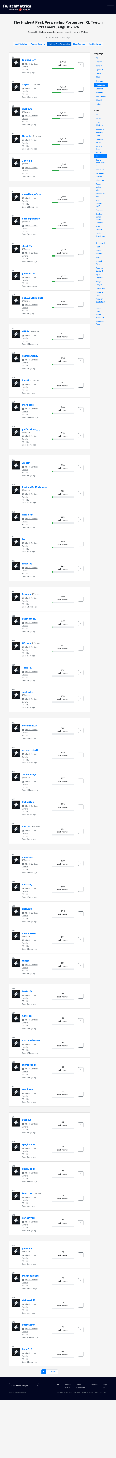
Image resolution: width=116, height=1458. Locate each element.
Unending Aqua (100, 322)
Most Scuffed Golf (99, 203)
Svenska (99, 92)
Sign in (105, 1386)
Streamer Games (100, 174)
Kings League (99, 283)
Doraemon (100, 288)
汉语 (98, 77)
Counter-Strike (99, 141)
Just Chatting (99, 123)
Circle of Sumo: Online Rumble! (99, 218)
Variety (99, 118)
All (97, 58)
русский (99, 69)
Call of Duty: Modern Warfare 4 (100, 312)
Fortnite (99, 210)
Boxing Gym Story (100, 234)
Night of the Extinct (100, 300)
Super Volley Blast (98, 187)
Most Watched (21, 44)
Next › (53, 1371)
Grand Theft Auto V (100, 163)
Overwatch (100, 243)
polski (98, 104)
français (99, 81)
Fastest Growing (38, 44)
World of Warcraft (99, 252)
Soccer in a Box (100, 195)
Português (100, 85)
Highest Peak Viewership (59, 44)
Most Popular (79, 44)
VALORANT (100, 169)
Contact (94, 1384)
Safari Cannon (99, 228)
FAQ (57, 1384)
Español (99, 88)
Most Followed (95, 44)
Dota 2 (98, 135)
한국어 (99, 65)
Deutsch (99, 73)
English (99, 61)
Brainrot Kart (99, 293)
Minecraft (100, 180)
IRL (27, 69)
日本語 (99, 100)
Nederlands (101, 96)
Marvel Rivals (99, 262)
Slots (98, 257)
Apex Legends (99, 276)
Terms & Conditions (80, 1386)
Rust (98, 246)
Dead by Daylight (99, 269)
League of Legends (100, 130)
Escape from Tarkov (99, 149)
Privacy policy (67, 1386)
